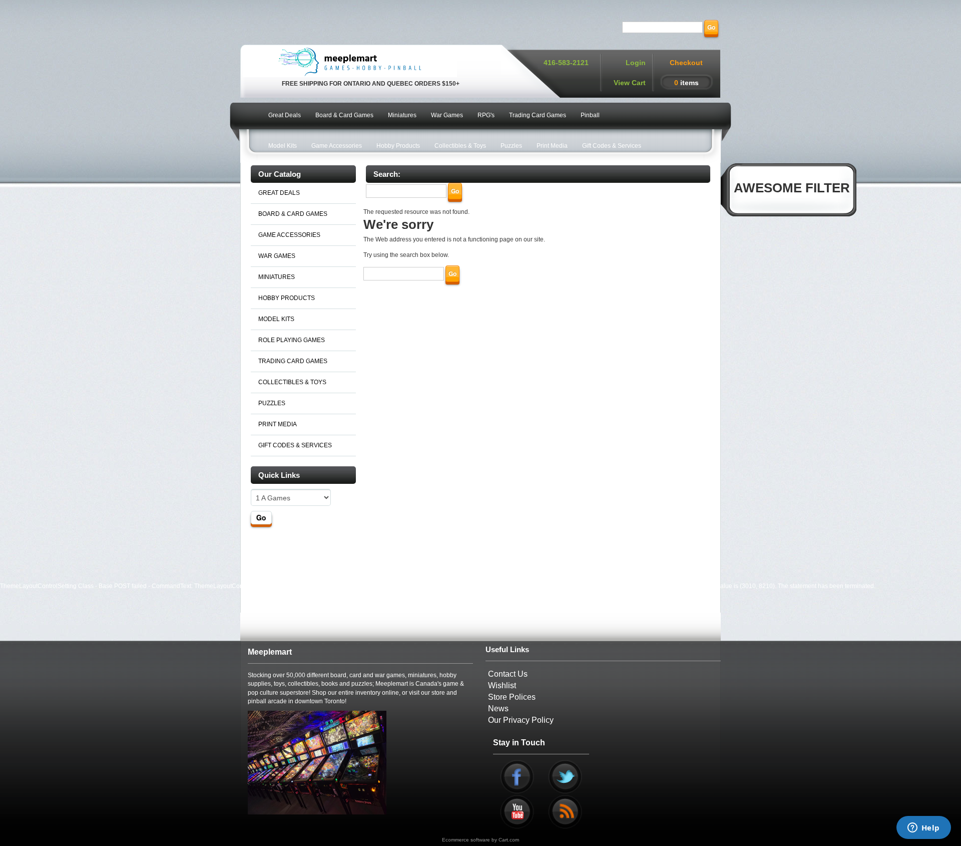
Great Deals (284, 115)
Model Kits (282, 145)
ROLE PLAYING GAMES (291, 340)
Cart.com (509, 839)
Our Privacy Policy (521, 720)
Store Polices (512, 697)
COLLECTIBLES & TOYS (292, 382)
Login (636, 63)
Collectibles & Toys (460, 145)
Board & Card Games (344, 115)
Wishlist (502, 685)
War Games (447, 115)
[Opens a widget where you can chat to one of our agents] (923, 828)
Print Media (552, 145)
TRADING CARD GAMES (292, 361)
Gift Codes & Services (611, 145)
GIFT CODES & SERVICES (295, 445)
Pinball (590, 115)
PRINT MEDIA (277, 424)
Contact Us (508, 674)
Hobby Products (398, 145)
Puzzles (511, 145)
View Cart (630, 83)
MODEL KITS (276, 319)
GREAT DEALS (279, 192)
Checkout (686, 63)
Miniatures (402, 115)
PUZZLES (271, 403)
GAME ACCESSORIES (289, 234)
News (498, 708)
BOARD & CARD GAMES (292, 213)
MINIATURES (276, 276)
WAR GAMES (276, 255)
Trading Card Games (537, 115)
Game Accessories (336, 145)
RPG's (486, 115)
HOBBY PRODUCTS (286, 298)
